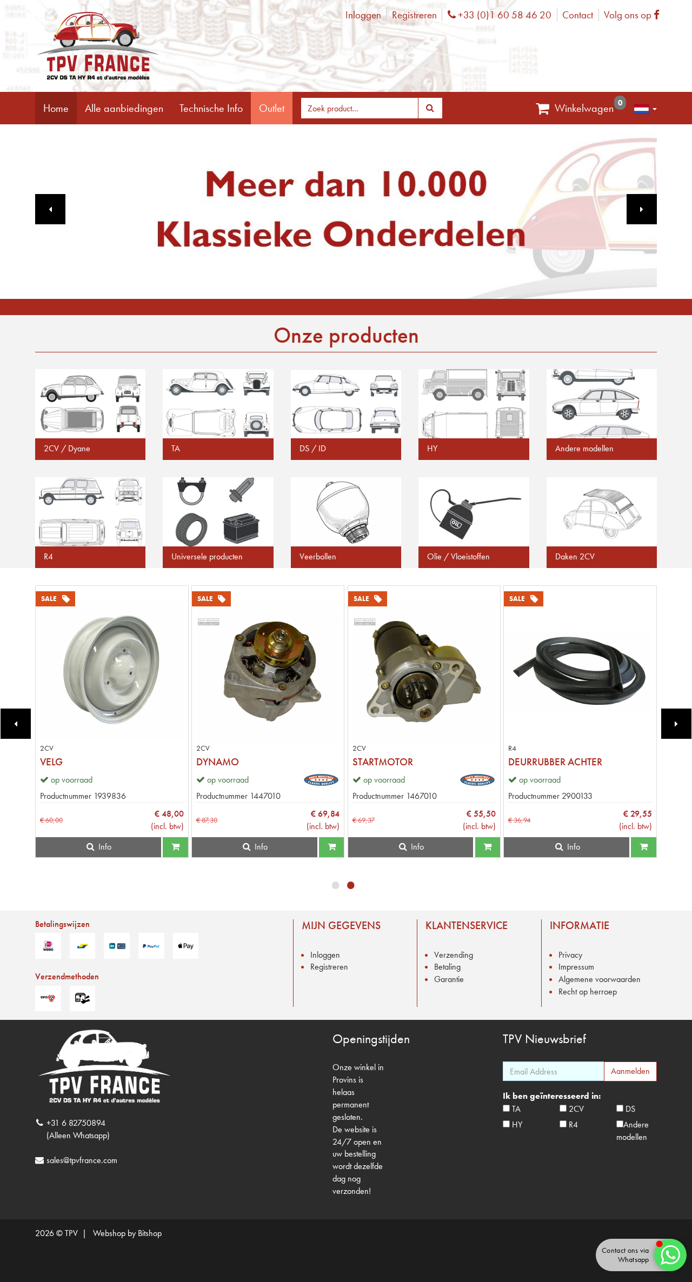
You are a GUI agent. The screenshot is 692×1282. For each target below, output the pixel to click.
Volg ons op (634, 15)
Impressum (576, 966)
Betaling (447, 966)
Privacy (570, 954)
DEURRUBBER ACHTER (555, 762)
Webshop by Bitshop (127, 1233)
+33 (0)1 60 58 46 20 (503, 15)
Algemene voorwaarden (599, 979)
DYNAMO (217, 762)
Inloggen (363, 15)
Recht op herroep (587, 991)
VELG (51, 762)
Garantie (449, 979)
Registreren (414, 15)
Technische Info (211, 108)
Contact (577, 15)
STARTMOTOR (382, 762)
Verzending (453, 954)
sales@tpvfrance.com (81, 1160)
